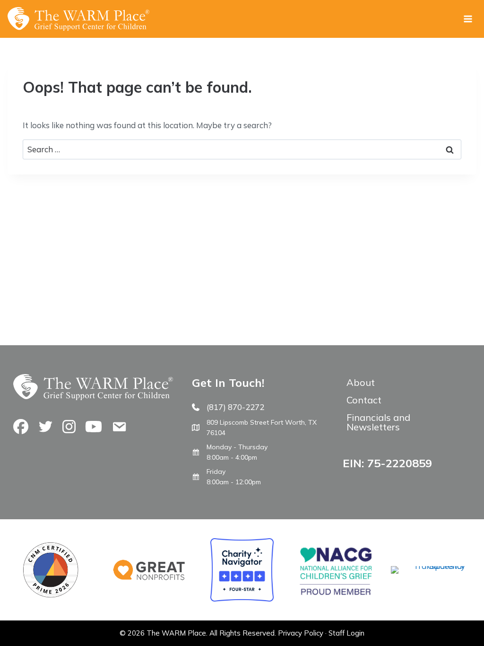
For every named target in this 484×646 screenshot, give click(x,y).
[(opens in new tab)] (428, 566)
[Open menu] (467, 18)
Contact (363, 400)
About (360, 382)
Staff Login (346, 633)
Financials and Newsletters (378, 422)
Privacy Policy (300, 633)
